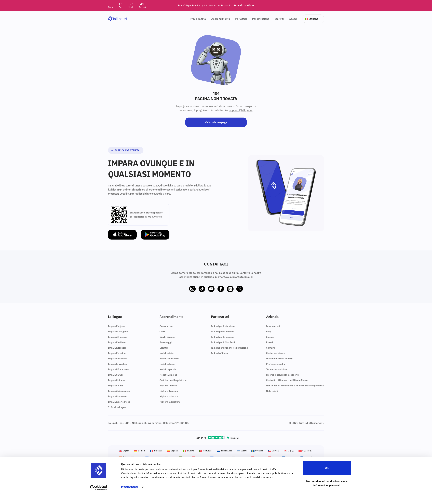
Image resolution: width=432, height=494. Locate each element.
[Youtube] (211, 289)
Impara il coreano (117, 396)
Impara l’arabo (116, 374)
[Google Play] (155, 235)
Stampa (270, 336)
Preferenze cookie (275, 363)
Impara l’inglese (116, 326)
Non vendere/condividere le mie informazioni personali (295, 385)
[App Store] (122, 235)
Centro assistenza (275, 353)
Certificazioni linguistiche (172, 380)
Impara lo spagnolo (118, 331)
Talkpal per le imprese (222, 336)
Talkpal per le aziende (222, 331)
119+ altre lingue (117, 407)
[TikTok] (201, 289)
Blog (268, 331)
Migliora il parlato (168, 390)
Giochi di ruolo (167, 336)
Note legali (272, 390)
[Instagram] (192, 289)
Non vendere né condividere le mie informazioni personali (326, 482)
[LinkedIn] (230, 289)
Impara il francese (117, 336)
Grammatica (165, 326)
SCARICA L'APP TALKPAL (128, 150)
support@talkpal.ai (240, 110)
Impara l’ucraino (116, 353)
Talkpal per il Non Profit (223, 342)
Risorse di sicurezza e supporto (282, 374)
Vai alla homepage (216, 122)
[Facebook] (220, 289)
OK (327, 467)
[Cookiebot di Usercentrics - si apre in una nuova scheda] (99, 487)
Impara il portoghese (119, 401)
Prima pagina (198, 18)
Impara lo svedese (117, 363)
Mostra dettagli (130, 486)
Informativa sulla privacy (279, 358)
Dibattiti (163, 347)
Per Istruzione (260, 18)
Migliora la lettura (168, 396)
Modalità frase (167, 363)
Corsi (162, 331)
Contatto (270, 347)
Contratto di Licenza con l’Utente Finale (287, 380)
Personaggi (165, 342)
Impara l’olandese (117, 358)
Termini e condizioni (276, 369)
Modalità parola (167, 369)
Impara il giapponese (119, 390)
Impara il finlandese (118, 369)
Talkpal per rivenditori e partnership (229, 347)
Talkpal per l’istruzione (223, 326)
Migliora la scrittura (169, 401)
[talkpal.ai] (117, 19)
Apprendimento (220, 18)
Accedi (293, 18)
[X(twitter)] (239, 289)
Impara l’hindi (115, 385)
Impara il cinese (116, 380)
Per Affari (241, 18)
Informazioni (273, 326)
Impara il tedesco (117, 347)
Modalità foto (166, 353)
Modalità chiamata (169, 358)
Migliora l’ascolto (168, 385)
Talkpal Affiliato (219, 353)
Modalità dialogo (168, 374)
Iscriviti (279, 18)
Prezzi (269, 342)
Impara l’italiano (117, 342)
